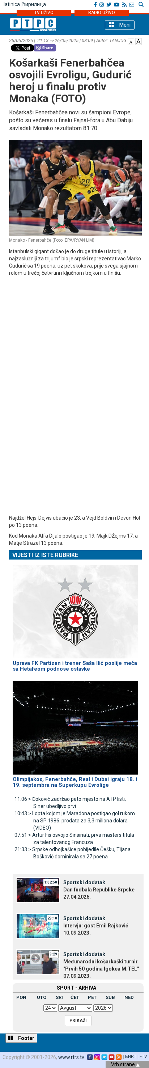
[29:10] (38, 925)
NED (129, 997)
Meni (124, 25)
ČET (75, 997)
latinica (12, 4)
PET (92, 997)
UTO (41, 997)
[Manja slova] (131, 41)
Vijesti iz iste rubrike (45, 555)
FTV (143, 1056)
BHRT (130, 1056)
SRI (59, 997)
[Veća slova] (138, 41)
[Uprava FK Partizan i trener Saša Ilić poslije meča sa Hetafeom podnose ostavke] (75, 608)
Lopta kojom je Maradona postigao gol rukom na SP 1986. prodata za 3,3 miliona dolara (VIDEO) (74, 821)
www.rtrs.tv (71, 1057)
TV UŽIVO (44, 12)
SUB (110, 997)
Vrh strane (123, 1064)
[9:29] (38, 961)
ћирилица (34, 4)
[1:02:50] (38, 890)
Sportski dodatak (84, 882)
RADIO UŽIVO (101, 12)
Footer (25, 1038)
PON (21, 997)
